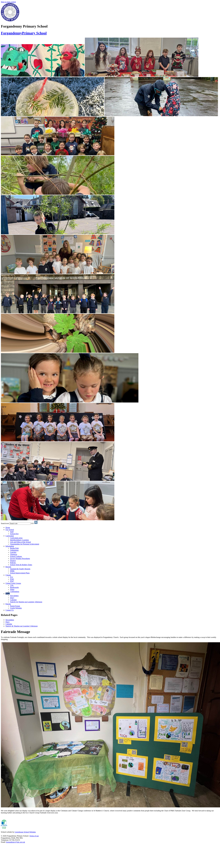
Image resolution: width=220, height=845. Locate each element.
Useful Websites (16, 608)
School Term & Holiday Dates (21, 565)
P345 (12, 579)
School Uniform (16, 556)
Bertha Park (14, 548)
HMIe (12, 571)
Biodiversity (14, 587)
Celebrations (14, 591)
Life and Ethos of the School (20, 542)
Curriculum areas (16, 538)
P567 (12, 581)
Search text (5, 523)
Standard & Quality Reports (20, 569)
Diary (12, 598)
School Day (14, 534)
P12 (11, 577)
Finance (13, 561)
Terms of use (34, 836)
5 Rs (11, 585)
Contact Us (10, 610)
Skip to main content (8, 2)
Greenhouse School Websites (25, 832)
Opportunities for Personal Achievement (24, 544)
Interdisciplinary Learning (19, 540)
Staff (12, 532)
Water (12, 589)
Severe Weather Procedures (20, 558)
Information (10, 546)
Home (8, 528)
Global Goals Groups (13, 583)
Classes (8, 575)
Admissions (14, 550)
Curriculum (10, 536)
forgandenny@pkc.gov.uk (15, 842)
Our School (10, 530)
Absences (13, 554)
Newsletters (14, 596)
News (8, 594)
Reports (8, 567)
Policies (13, 563)
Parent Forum (15, 606)
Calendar (13, 600)
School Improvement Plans (20, 573)
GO (32, 523)
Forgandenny (24, 33)
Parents (8, 604)
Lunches (13, 552)
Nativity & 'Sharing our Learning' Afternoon (26, 602)
